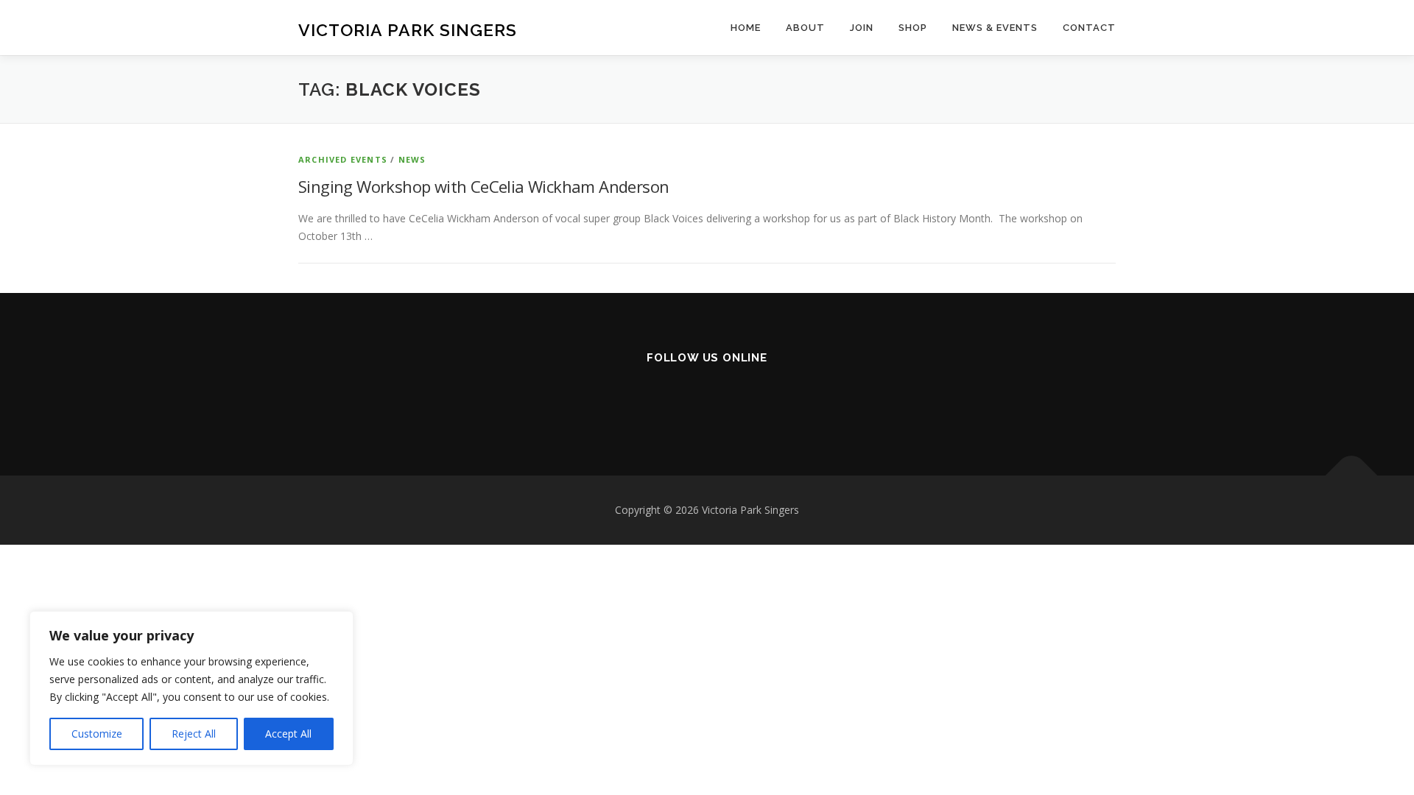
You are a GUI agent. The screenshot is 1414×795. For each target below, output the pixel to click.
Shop (912, 27)
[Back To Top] (1352, 476)
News (412, 159)
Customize (96, 734)
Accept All (288, 734)
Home (746, 27)
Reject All (194, 734)
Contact (1089, 27)
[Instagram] (707, 398)
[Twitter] (743, 398)
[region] (191, 688)
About (805, 27)
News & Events (995, 27)
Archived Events (342, 159)
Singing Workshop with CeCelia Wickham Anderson (483, 186)
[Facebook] (671, 398)
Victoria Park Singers (407, 30)
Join (861, 27)
